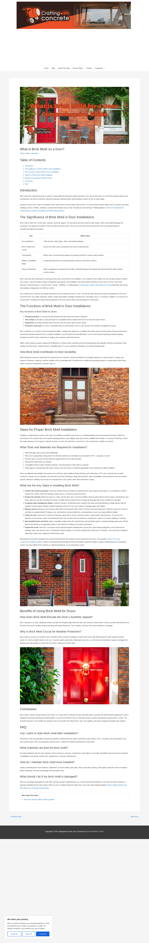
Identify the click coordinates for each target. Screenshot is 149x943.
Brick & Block (26, 153)
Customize (14, 934)
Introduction (29, 166)
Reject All (29, 934)
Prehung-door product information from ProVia (95, 285)
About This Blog (63, 68)
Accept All (42, 934)
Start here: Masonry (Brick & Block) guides (39, 799)
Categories (99, 68)
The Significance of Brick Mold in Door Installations (43, 169)
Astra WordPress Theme (95, 831)
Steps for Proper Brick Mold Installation (39, 175)
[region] (28, 927)
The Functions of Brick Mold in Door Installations (42, 172)
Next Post (135, 817)
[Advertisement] (74, 48)
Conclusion (29, 181)
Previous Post (15, 817)
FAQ (26, 184)
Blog (53, 68)
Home (46, 68)
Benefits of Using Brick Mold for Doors (38, 178)
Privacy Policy (78, 68)
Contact (89, 68)
